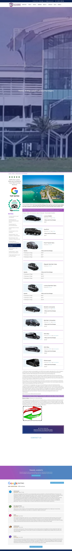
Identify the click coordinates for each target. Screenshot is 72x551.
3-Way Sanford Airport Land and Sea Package (14, 255)
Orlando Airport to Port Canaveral (13, 232)
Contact (50, 4)
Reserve (40, 4)
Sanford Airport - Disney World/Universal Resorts (13, 252)
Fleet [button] (29, 4)
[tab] (43, 210)
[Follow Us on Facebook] (58, 1)
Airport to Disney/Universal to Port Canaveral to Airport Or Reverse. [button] (42, 210)
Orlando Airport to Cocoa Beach (14, 228)
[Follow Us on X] (60, 1)
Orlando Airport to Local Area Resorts (13, 217)
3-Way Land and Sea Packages (13, 245)
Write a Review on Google (57, 482)
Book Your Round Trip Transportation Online (43, 429)
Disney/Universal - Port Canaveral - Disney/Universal (14, 238)
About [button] (44, 4)
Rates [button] (34, 4)
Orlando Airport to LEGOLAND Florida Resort (14, 242)
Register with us (36, 475)
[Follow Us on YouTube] (61, 1)
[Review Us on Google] (63, 1)
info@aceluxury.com (50, 1)
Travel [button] (59, 4)
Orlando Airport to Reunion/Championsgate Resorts (14, 221)
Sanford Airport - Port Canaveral (13, 249)
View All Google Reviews (36, 546)
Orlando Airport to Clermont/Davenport (13, 225)
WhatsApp (41, 1)
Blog (55, 4)
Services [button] (24, 4)
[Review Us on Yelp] (57, 1)
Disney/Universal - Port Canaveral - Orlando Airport (14, 235)
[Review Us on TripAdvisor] (55, 1)
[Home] (14, 4)
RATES (10, 214)
